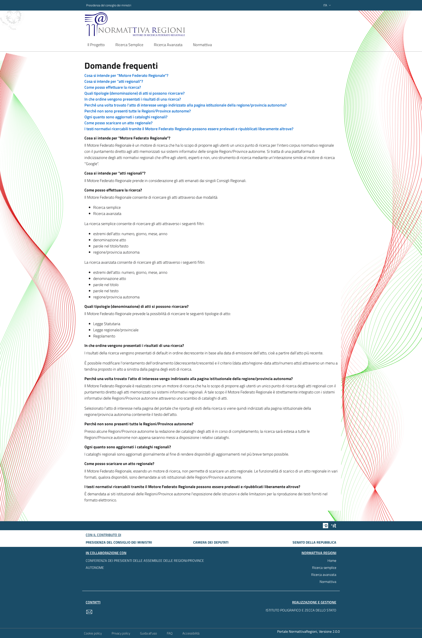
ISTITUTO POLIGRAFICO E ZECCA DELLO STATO (301, 610)
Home (331, 560)
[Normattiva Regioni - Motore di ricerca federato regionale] (147, 24)
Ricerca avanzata (323, 574)
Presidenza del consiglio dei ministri (108, 5)
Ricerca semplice (324, 567)
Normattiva (328, 581)
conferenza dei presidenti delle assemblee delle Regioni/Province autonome (145, 564)
